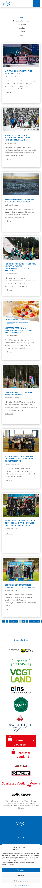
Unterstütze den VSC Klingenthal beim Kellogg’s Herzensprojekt (18, 330)
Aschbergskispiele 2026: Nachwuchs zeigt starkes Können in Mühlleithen (17, 137)
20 (34, 621)
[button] (39, 848)
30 (38, 621)
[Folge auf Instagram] (23, 838)
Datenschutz (18, 885)
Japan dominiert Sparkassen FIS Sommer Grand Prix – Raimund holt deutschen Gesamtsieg (20, 523)
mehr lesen (9, 93)
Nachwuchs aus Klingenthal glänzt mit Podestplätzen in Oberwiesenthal (19, 458)
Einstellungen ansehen (21, 881)
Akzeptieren (21, 870)
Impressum (25, 885)
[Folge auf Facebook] (18, 838)
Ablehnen (21, 875)
